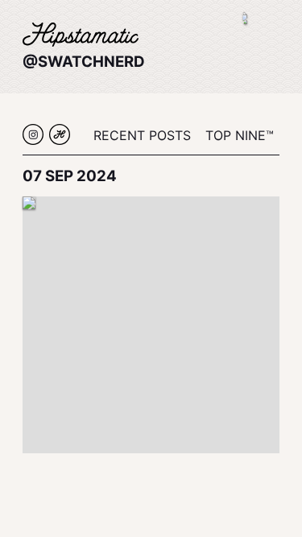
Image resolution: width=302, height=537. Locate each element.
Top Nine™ (239, 135)
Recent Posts (142, 135)
